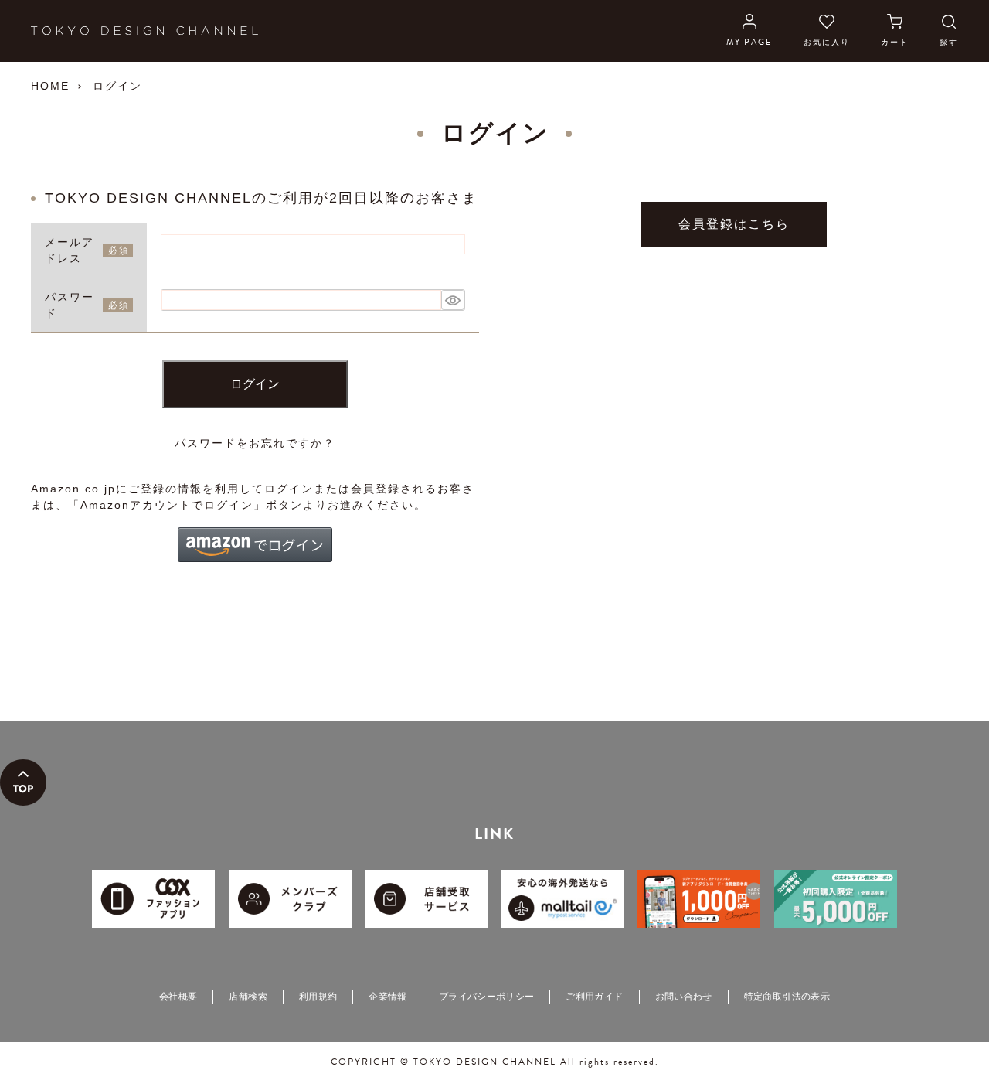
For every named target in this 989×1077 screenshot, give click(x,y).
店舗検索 (248, 996)
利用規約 (318, 996)
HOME (50, 86)
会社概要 (178, 996)
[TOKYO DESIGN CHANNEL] (144, 31)
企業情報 (387, 996)
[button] (255, 544)
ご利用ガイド (594, 996)
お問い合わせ (683, 996)
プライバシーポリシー (487, 996)
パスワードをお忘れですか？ (255, 443)
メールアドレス (69, 250)
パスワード (69, 305)
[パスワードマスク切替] (452, 300)
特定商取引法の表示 (787, 996)
